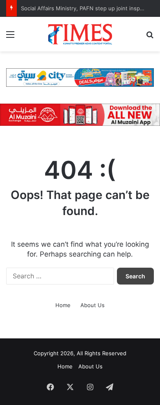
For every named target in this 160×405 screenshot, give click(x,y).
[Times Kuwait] (80, 34)
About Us (92, 305)
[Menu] (10, 37)
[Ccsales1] (80, 77)
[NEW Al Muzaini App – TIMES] (80, 114)
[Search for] (150, 37)
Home (63, 305)
